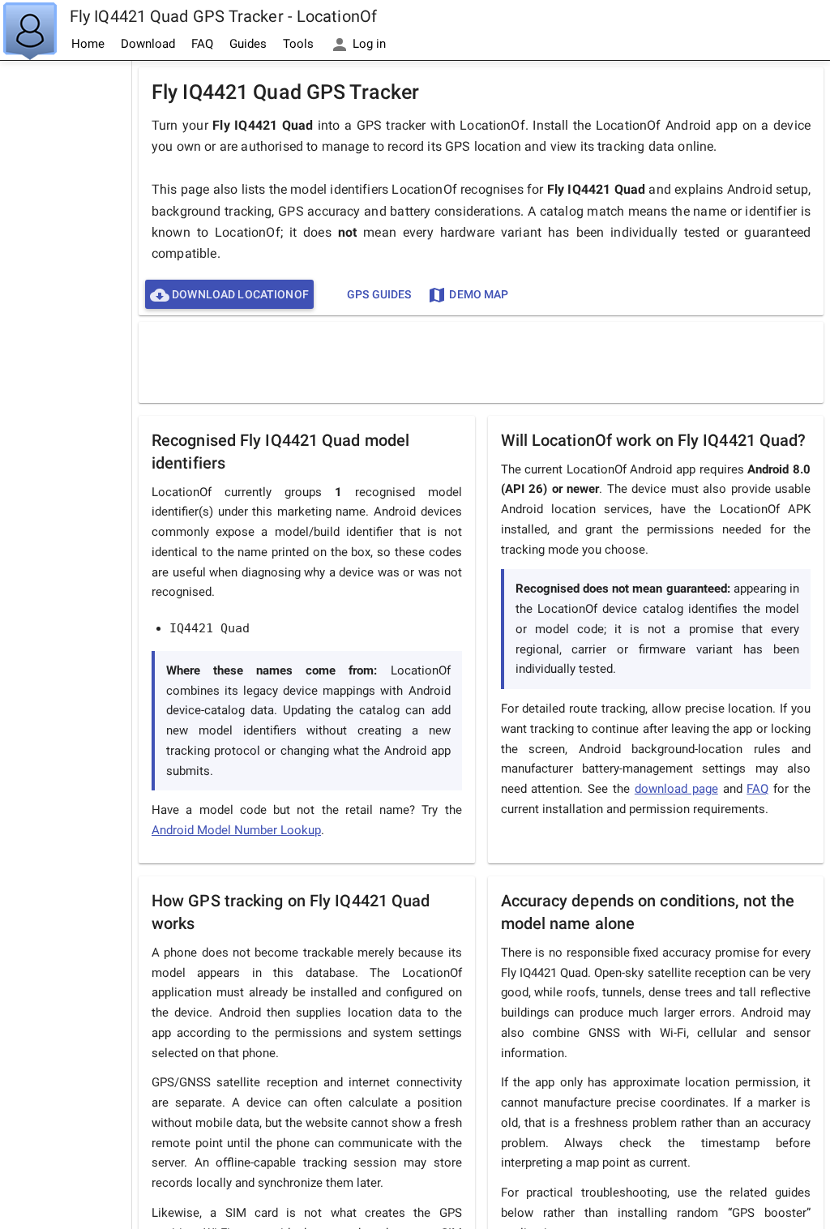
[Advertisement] (65, 305)
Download (148, 43)
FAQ (202, 43)
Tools (298, 43)
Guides (248, 43)
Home (88, 43)
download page (676, 789)
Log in (367, 43)
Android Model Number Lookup (236, 830)
